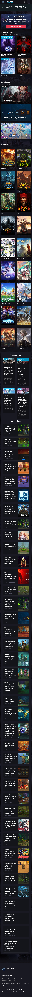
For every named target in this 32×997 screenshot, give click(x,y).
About (3, 983)
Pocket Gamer (5, 991)
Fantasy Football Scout (14, 991)
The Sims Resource (13, 989)
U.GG (7, 989)
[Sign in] (24, 2)
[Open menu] (28, 2)
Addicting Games (22, 989)
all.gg (3, 989)
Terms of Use (26, 983)
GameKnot (23, 991)
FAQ (17, 983)
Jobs (3, 985)
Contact (8, 983)
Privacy (20, 983)
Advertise (13, 983)
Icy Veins (4, 972)
